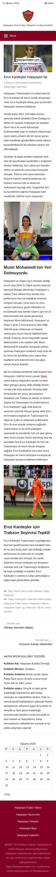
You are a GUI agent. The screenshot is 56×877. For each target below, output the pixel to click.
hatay (46, 591)
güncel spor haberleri (31, 591)
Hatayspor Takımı (35, 607)
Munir (44, 376)
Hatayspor (20, 599)
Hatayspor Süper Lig (14, 607)
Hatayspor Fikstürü (28, 821)
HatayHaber (10, 86)
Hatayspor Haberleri (28, 835)
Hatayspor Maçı (28, 828)
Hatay (11, 599)
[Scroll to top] (50, 871)
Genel (17, 591)
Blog (10, 591)
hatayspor (9, 595)
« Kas (7, 794)
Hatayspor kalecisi (39, 603)
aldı (24, 407)
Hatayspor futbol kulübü (39, 599)
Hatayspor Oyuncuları (28, 814)
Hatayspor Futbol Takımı (16, 603)
